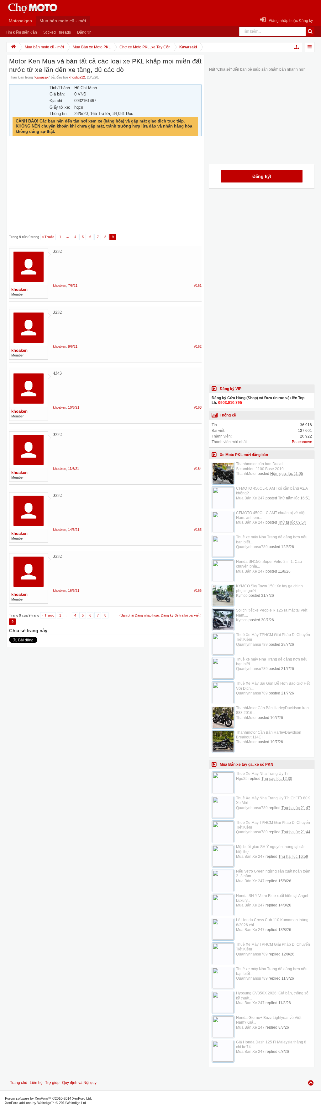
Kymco (242, 595)
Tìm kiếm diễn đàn (21, 32)
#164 (198, 469)
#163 (198, 407)
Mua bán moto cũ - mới (62, 20)
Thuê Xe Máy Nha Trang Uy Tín (263, 773)
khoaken (19, 289)
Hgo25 (242, 778)
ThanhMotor (246, 473)
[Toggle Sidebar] (309, 47)
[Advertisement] (105, 185)
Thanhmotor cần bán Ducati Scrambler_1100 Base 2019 (260, 466)
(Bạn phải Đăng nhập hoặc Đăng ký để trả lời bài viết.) (160, 615)
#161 (198, 285)
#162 (198, 346)
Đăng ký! (261, 176)
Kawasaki (41, 77)
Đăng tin (84, 32)
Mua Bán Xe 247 (250, 498)
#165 (198, 529)
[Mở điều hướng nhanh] (296, 47)
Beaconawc (302, 442)
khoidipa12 (77, 77)
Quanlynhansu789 (252, 547)
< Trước (48, 237)
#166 (198, 590)
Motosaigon (20, 20)
